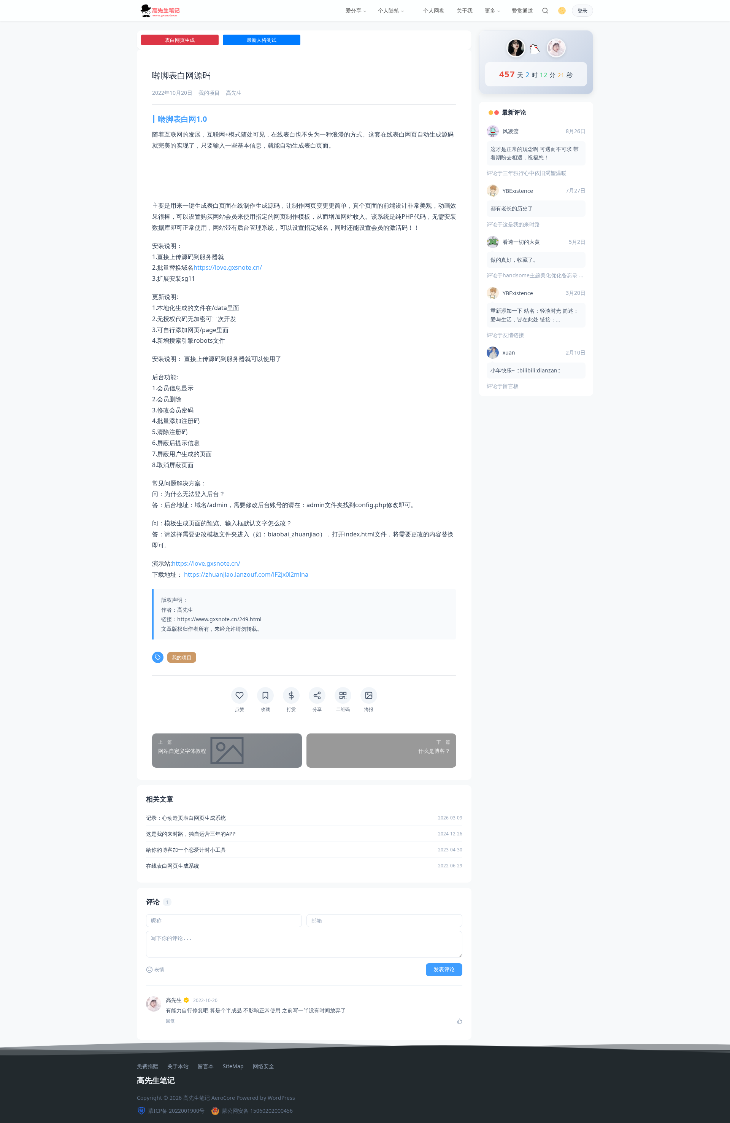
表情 (159, 969)
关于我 (465, 10)
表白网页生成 (180, 40)
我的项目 (209, 92)
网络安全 (263, 1066)
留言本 (206, 1066)
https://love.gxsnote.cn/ (228, 267)
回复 (170, 1021)
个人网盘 (433, 10)
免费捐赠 (147, 1066)
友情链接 (513, 335)
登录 (582, 11)
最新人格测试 (261, 40)
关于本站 (178, 1066)
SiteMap (233, 1066)
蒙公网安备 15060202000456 (257, 1110)
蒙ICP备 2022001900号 (176, 1110)
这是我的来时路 (521, 224)
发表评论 (444, 969)
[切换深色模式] (562, 10)
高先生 (174, 1000)
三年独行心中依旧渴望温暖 (535, 173)
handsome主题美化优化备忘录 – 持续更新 (554, 275)
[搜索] (545, 10)
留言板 (511, 386)
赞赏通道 (522, 10)
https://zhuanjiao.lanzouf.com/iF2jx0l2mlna (246, 574)
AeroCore (223, 1097)
